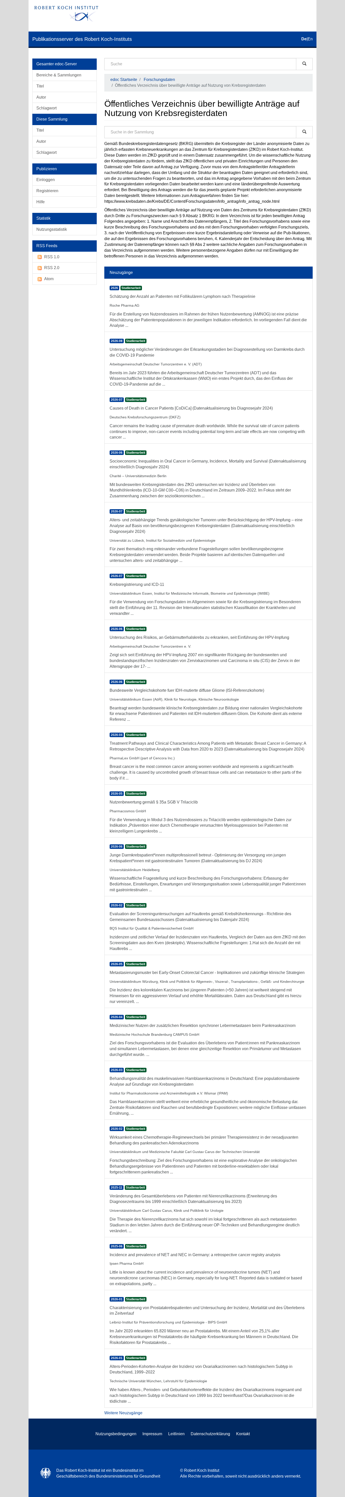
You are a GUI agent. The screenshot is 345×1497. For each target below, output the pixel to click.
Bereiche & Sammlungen (58, 75)
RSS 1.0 (51, 257)
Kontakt (243, 1434)
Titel (40, 86)
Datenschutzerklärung (210, 1434)
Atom (49, 279)
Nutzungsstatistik (51, 229)
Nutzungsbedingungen (115, 1434)
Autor (41, 97)
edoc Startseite (123, 79)
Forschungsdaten (159, 79)
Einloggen (45, 180)
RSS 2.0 (51, 268)
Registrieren (47, 191)
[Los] (304, 64)
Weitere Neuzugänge (123, 1413)
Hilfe (40, 202)
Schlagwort (46, 108)
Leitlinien (176, 1434)
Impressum (152, 1434)
